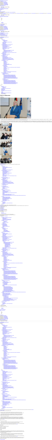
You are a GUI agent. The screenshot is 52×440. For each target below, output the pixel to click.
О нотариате (2, 292)
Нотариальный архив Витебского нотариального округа (9, 276)
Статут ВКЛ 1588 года (6, 297)
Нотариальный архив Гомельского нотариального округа (10, 271)
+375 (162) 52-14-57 (5, 2)
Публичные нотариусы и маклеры (7, 298)
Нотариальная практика (5, 233)
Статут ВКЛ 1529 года (6, 296)
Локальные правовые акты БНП (6, 240)
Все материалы (5, 221)
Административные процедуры (6, 269)
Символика (5, 229)
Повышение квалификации (5, 222)
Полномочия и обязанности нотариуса (7, 293)
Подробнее (32, 409)
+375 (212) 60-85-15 (5, 3)
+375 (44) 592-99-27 (2, 207)
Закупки (3, 285)
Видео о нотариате (6, 230)
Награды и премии (5, 301)
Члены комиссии (5, 284)
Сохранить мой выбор (2, 439)
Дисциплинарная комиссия (5, 282)
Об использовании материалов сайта (6, 231)
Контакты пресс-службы (5, 228)
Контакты (2, 304)
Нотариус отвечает (5, 261)
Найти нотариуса (4, 218)
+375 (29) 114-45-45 (2, 7)
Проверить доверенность (5, 237)
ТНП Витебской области (7, 244)
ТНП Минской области (7, 246)
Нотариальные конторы (5, 225)
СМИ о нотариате (4, 234)
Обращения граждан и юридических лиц (7, 219)
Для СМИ (2, 227)
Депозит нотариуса (5, 247)
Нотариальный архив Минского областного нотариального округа (11, 273)
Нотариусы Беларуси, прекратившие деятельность (8, 254)
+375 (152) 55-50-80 (6, 4)
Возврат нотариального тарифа (7, 242)
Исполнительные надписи (6, 259)
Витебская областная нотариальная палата (8, 287)
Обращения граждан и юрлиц (4, 249)
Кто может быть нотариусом (5, 295)
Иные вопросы (5, 260)
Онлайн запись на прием (5, 253)
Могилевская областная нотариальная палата (8, 290)
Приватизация (5, 265)
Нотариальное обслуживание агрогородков (7, 239)
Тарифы (5, 241)
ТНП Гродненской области (8, 245)
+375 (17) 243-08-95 (4, 1)
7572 (0, 206)
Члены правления (5, 281)
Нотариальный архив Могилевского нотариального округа (10, 279)
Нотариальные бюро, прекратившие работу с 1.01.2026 (8, 255)
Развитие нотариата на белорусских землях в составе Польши (10, 299)
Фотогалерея (4, 302)
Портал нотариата (2, 37)
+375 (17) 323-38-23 (2, 209)
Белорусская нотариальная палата (6, 280)
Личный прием (4, 250)
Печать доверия (4, 223)
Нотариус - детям (4, 248)
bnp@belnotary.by (2, 205)
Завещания (5, 263)
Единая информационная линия (6, 238)
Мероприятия (4, 235)
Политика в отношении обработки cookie (7, 291)
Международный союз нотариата (6, 300)
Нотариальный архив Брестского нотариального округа (9, 270)
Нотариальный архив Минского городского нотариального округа (11, 278)
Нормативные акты (5, 224)
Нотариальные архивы (5, 275)
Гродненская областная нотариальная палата (8, 288)
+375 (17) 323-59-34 (3, 5)
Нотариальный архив (3, 268)
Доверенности (5, 257)
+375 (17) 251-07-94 (11, 13)
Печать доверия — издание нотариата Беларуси (7, 303)
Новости (2, 232)
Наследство (5, 258)
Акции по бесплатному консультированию (7, 217)
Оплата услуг (4, 274)
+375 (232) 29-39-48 (33, 13)
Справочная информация (4, 236)
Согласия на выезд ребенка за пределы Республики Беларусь (10, 267)
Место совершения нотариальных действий (7, 294)
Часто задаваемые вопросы (5, 256)
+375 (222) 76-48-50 (49, 13)
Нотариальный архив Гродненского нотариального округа (10, 272)
